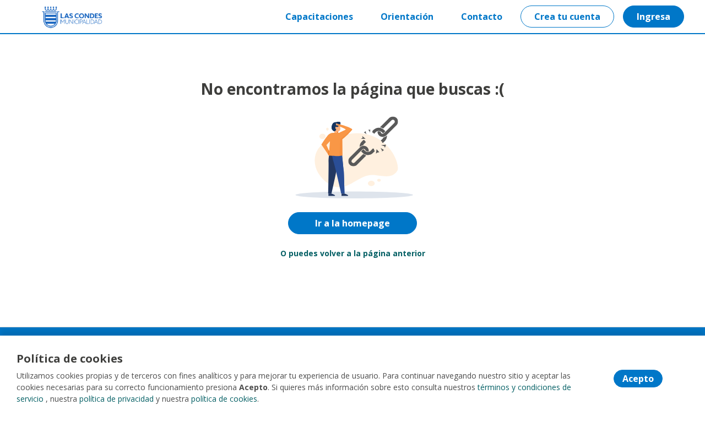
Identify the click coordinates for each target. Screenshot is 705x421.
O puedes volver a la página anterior (352, 253)
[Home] (64, 16)
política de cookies (224, 398)
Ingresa (653, 16)
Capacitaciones (319, 16)
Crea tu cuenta (567, 16)
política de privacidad (116, 398)
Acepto (638, 379)
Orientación (407, 16)
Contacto (481, 16)
